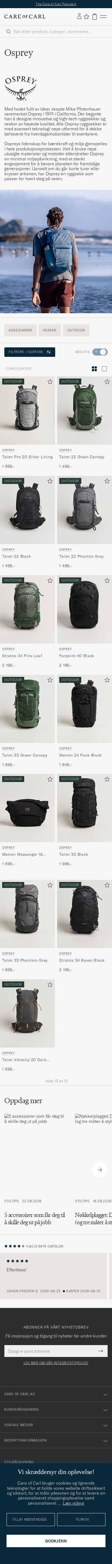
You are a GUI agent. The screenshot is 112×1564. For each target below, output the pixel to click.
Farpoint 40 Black (76, 655)
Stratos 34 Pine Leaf (22, 655)
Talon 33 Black (73, 854)
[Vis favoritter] (86, 16)
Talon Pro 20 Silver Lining (27, 456)
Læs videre (73, 1503)
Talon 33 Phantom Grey (25, 960)
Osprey (8, 450)
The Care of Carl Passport (56, 4)
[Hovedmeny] (103, 16)
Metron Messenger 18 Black (22, 854)
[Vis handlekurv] (94, 16)
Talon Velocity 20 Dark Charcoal (24, 1060)
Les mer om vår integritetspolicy (56, 1363)
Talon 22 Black (16, 556)
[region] (56, 1276)
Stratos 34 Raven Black (81, 960)
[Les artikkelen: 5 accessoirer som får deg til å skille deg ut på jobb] (35, 1170)
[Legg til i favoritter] (49, 382)
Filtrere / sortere (26, 352)
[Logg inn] (79, 16)
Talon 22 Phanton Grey (81, 556)
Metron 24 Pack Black (80, 754)
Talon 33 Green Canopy (24, 754)
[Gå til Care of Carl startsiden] (25, 16)
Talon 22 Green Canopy (81, 456)
